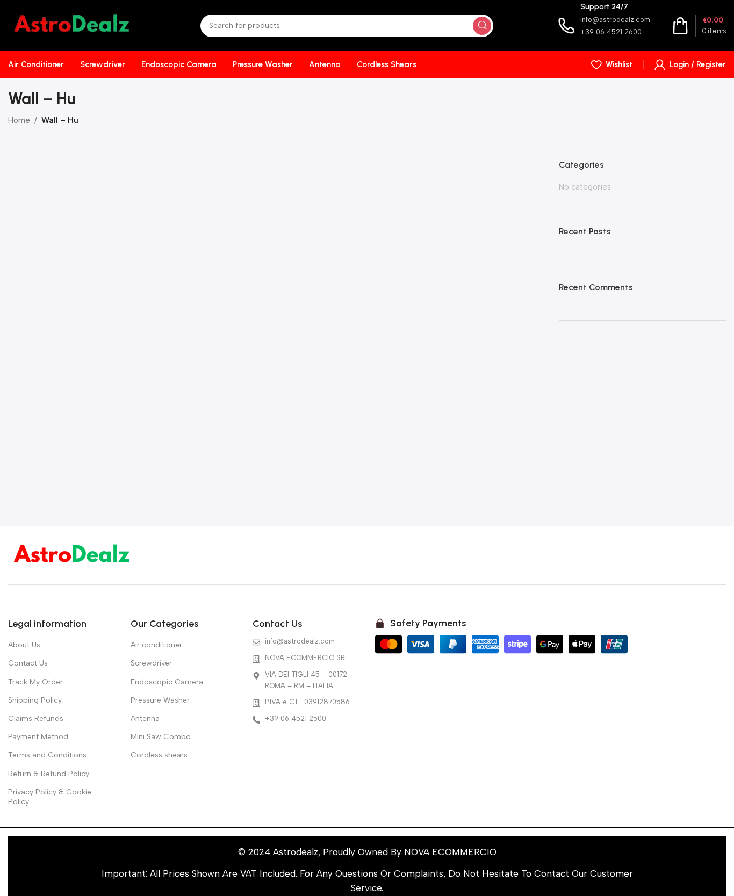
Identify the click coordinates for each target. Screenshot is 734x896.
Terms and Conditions (47, 755)
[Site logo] (72, 25)
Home (19, 120)
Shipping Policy (35, 700)
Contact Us (28, 663)
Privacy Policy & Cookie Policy (49, 796)
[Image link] (72, 555)
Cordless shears (159, 755)
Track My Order (35, 682)
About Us (24, 644)
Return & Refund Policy (48, 773)
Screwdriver (151, 663)
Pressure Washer (160, 700)
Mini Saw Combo (161, 736)
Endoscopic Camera (167, 682)
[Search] (482, 26)
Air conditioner (156, 644)
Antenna (145, 718)
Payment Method (38, 736)
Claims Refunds (35, 718)
